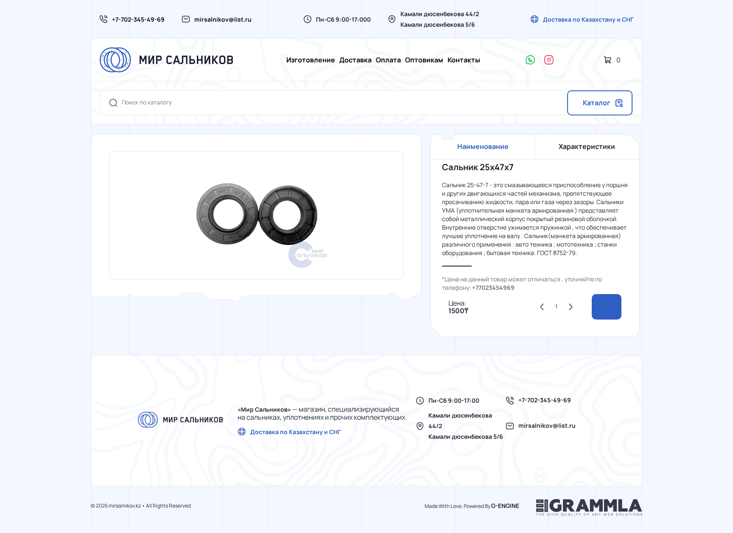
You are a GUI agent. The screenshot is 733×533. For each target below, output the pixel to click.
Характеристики (587, 146)
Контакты (464, 60)
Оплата (388, 60)
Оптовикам (424, 60)
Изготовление (310, 60)
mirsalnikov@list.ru (223, 19)
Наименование (483, 146)
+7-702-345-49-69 (138, 19)
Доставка (355, 60)
